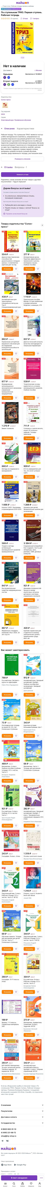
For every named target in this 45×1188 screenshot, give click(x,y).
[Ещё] (41, 1177)
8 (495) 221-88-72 (8, 1132)
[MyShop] (8, 1150)
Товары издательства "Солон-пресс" (17, 225)
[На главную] (22, 4)
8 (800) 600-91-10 (8, 1129)
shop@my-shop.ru (8, 1136)
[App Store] (6, 1165)
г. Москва (38, 70)
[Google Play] (20, 1165)
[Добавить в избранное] (16, 269)
